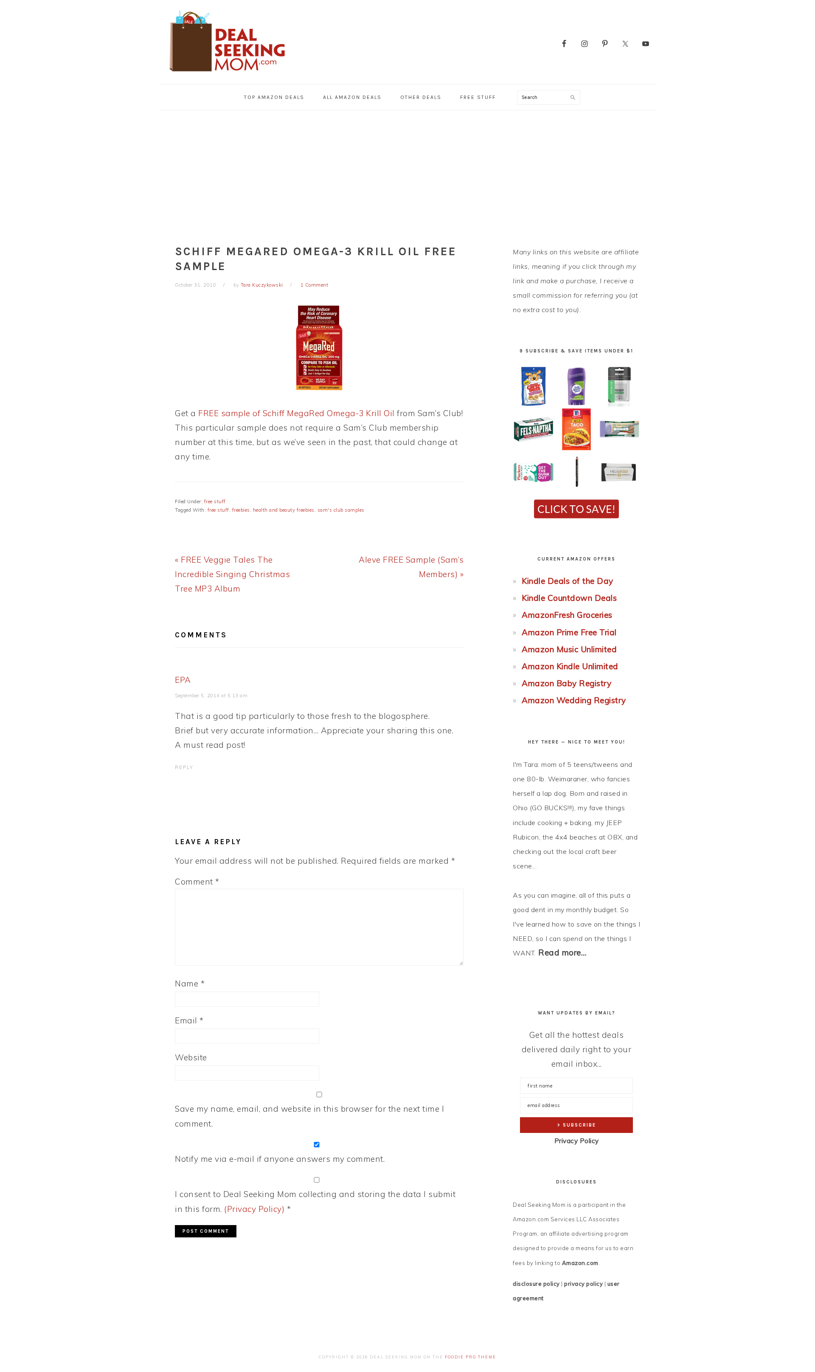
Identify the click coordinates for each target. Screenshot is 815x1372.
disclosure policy (536, 1283)
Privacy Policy (576, 1141)
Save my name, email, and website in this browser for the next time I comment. (309, 1116)
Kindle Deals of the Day (567, 581)
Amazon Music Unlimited (569, 649)
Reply (184, 767)
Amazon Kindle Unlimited (570, 666)
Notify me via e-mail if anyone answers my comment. (280, 1159)
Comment (197, 881)
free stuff (215, 501)
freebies (241, 510)
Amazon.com (580, 1262)
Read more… (562, 952)
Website (191, 1057)
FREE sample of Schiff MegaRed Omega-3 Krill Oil (296, 413)
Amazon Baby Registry (566, 683)
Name (190, 983)
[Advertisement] (407, 174)
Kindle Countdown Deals (569, 598)
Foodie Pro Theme (470, 1357)
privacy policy (583, 1283)
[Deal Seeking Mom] (227, 74)
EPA (183, 680)
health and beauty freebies (284, 510)
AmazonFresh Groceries (567, 615)
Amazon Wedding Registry (574, 700)
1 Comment (315, 285)
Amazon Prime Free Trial (569, 632)
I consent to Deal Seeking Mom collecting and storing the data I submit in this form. (315, 1201)
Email (189, 1020)
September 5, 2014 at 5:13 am (211, 696)
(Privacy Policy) (254, 1209)
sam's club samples (341, 510)
